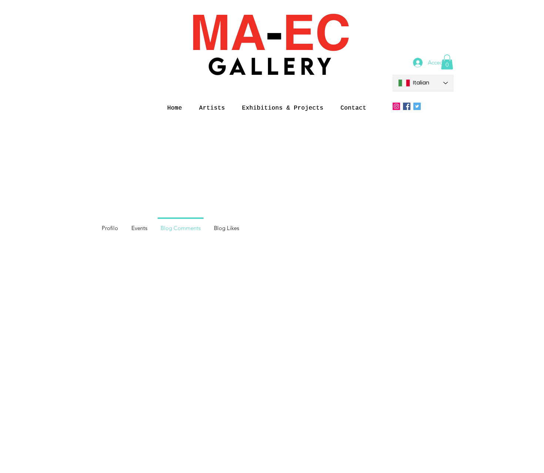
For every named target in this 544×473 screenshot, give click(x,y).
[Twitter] (417, 106)
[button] (447, 62)
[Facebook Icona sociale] (406, 106)
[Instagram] (396, 106)
